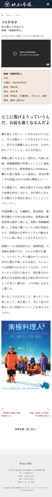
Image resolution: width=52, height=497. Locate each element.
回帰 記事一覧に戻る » (26, 429)
